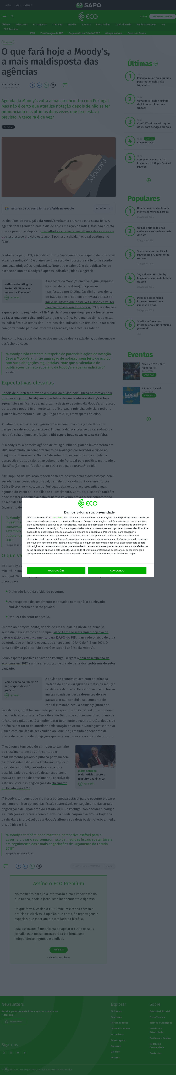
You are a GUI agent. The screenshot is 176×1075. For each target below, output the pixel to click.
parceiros (57, 517)
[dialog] (88, 537)
